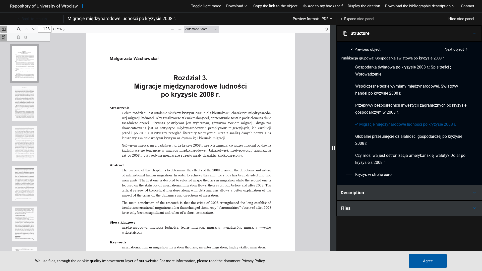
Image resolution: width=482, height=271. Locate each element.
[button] (409, 33)
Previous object (367, 49)
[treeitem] (409, 70)
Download (234, 6)
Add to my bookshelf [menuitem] (325, 6)
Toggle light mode (206, 6)
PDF (325, 19)
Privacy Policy (253, 261)
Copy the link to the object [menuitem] (275, 6)
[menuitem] (411, 70)
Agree (428, 261)
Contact (467, 6)
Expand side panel (359, 19)
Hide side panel (461, 19)
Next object (454, 49)
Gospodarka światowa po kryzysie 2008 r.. (410, 58)
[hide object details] (333, 148)
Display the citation (364, 6)
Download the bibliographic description (418, 6)
